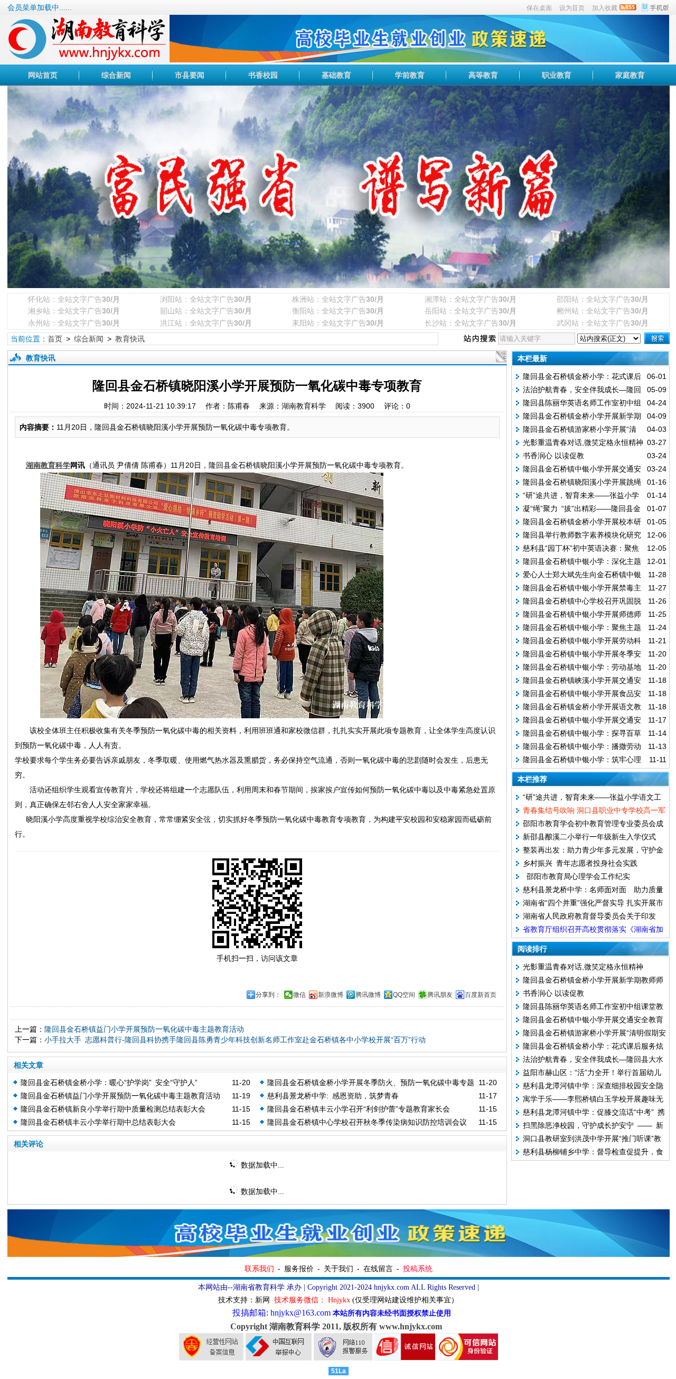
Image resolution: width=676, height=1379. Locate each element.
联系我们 (259, 1268)
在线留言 (378, 1268)
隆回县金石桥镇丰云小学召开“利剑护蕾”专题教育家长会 (358, 1109)
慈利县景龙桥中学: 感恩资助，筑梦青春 (333, 1095)
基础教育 (336, 75)
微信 (299, 994)
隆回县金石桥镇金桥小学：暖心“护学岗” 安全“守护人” (109, 1082)
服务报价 (299, 1268)
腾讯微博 (368, 994)
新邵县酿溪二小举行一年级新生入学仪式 (589, 836)
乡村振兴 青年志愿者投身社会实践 (580, 863)
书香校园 (263, 75)
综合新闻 (116, 75)
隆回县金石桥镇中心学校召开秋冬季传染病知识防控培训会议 (367, 1122)
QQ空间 (404, 994)
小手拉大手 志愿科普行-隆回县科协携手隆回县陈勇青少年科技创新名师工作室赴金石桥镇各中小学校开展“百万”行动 (235, 1039)
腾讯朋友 (440, 994)
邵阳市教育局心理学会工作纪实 (576, 876)
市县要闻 (189, 75)
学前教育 (410, 75)
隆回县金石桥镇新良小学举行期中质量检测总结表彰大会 (113, 1109)
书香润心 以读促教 (553, 455)
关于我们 (338, 1268)
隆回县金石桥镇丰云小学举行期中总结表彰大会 (98, 1122)
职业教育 (556, 75)
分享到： (268, 994)
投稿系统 (418, 1268)
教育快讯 (130, 339)
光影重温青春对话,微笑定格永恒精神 (583, 442)
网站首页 (43, 75)
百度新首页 (480, 994)
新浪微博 (330, 994)
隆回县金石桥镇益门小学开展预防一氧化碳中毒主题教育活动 (144, 1029)
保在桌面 (539, 8)
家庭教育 (630, 75)
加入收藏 (604, 8)
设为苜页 (572, 8)
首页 (55, 339)
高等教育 (483, 75)
